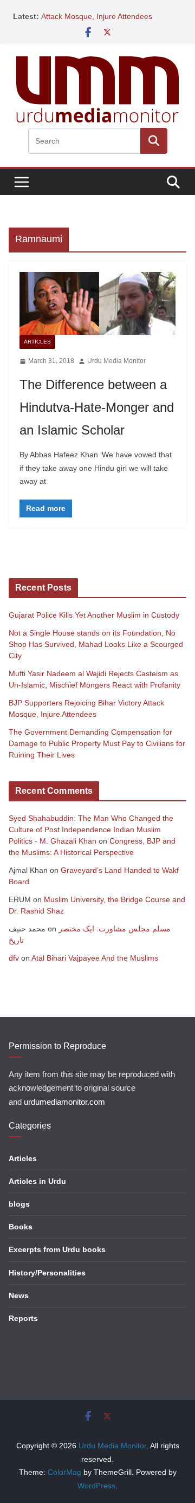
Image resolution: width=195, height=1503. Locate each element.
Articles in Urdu (37, 1181)
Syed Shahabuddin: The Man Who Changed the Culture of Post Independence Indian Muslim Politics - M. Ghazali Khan (91, 829)
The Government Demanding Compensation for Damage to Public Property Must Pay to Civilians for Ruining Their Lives (97, 743)
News (19, 1295)
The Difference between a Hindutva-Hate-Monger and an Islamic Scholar (97, 407)
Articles (37, 342)
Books (20, 1226)
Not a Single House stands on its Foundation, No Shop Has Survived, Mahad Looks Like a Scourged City (96, 644)
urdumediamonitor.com (64, 1102)
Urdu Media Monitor (116, 361)
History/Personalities (47, 1272)
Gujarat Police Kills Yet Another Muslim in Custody (94, 615)
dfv (14, 958)
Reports (23, 1318)
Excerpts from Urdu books (57, 1249)
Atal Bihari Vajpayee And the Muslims (94, 958)
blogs (19, 1204)
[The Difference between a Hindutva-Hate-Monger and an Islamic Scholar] (98, 303)
